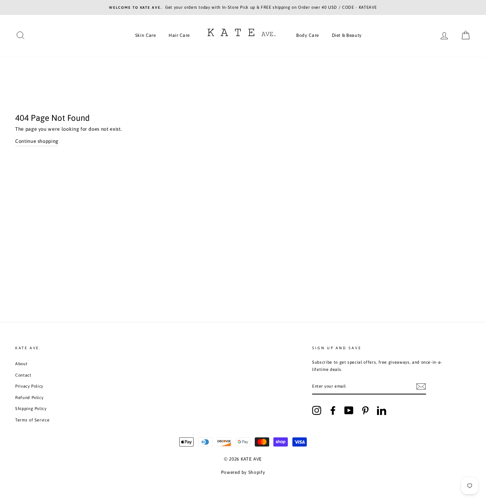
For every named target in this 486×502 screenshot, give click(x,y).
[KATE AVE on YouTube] (348, 410)
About (21, 363)
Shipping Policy (31, 408)
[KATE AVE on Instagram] (316, 410)
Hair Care (179, 35)
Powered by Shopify (243, 472)
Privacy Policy (29, 386)
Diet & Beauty (347, 35)
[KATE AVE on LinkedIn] (381, 410)
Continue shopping (36, 141)
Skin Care (145, 35)
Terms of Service (32, 420)
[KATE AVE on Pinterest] (365, 410)
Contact (23, 375)
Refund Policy (29, 397)
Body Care (307, 35)
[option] (243, 7)
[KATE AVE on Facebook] (333, 410)
